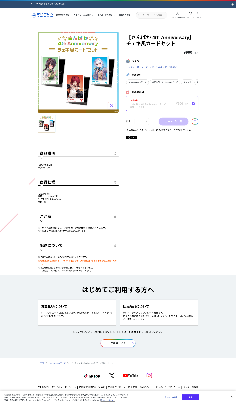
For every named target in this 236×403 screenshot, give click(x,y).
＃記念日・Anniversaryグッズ (165, 82)
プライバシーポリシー (62, 387)
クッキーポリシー (108, 400)
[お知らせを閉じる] (232, 4)
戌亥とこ (173, 67)
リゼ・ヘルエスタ (158, 67)
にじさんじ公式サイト (166, 387)
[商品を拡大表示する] (111, 105)
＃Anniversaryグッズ (137, 82)
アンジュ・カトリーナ (137, 67)
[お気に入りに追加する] (195, 121)
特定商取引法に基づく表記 (92, 387)
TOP (42, 363)
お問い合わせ (146, 387)
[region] (118, 397)
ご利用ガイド (114, 387)
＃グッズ (187, 82)
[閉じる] (232, 397)
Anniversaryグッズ (58, 363)
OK (190, 397)
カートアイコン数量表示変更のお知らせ (48, 4)
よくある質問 (130, 387)
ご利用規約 (43, 387)
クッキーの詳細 (190, 387)
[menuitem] (63, 15)
